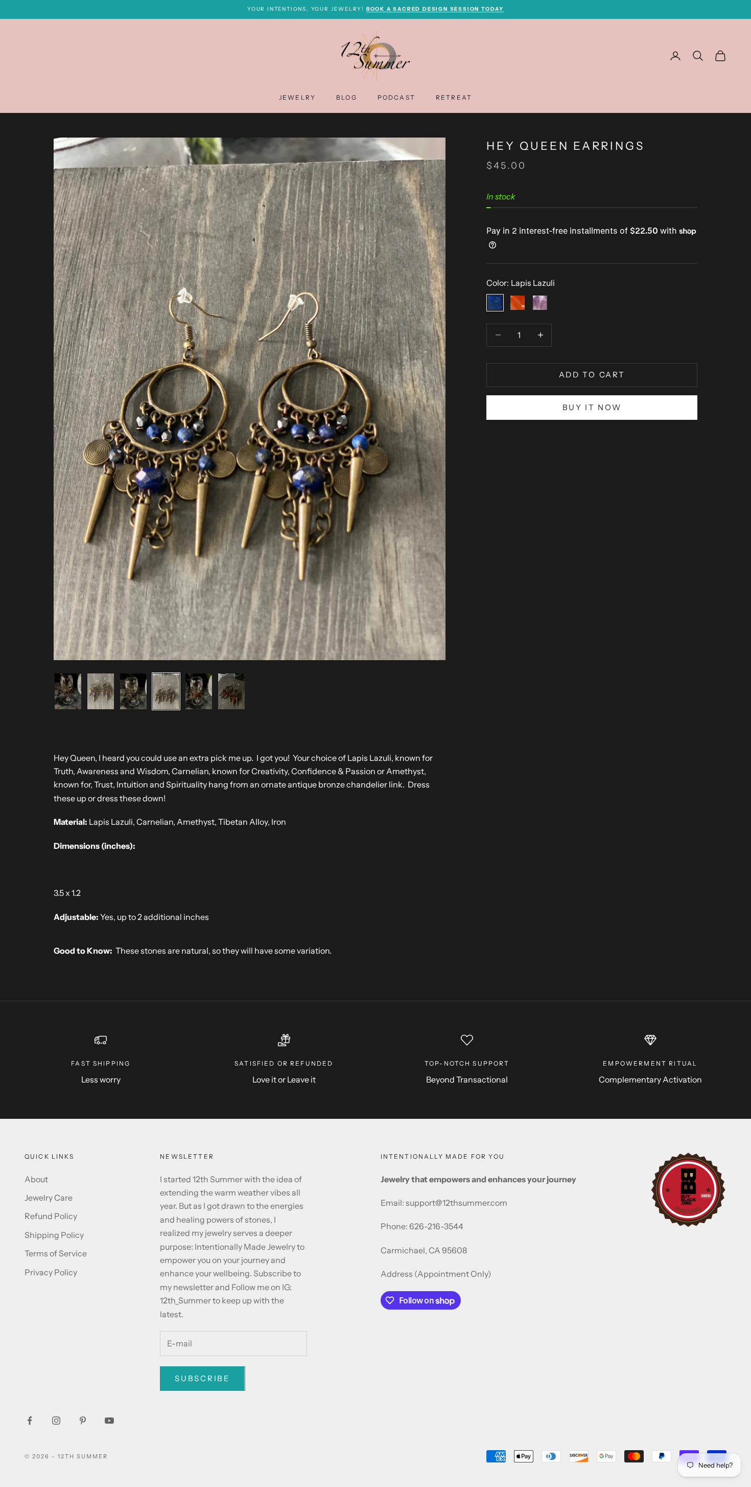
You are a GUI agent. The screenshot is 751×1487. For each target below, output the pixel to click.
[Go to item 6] (231, 691)
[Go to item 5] (198, 691)
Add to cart (592, 374)
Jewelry (297, 97)
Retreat (454, 97)
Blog (346, 97)
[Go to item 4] (166, 691)
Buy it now (592, 407)
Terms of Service (56, 1253)
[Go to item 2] (100, 691)
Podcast (396, 97)
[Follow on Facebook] (30, 1420)
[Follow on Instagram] (56, 1420)
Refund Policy (51, 1216)
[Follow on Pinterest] (83, 1420)
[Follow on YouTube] (109, 1420)
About (36, 1179)
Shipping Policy (54, 1235)
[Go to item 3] (133, 691)
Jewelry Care (49, 1197)
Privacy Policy (51, 1272)
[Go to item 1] (68, 691)
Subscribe (202, 1378)
